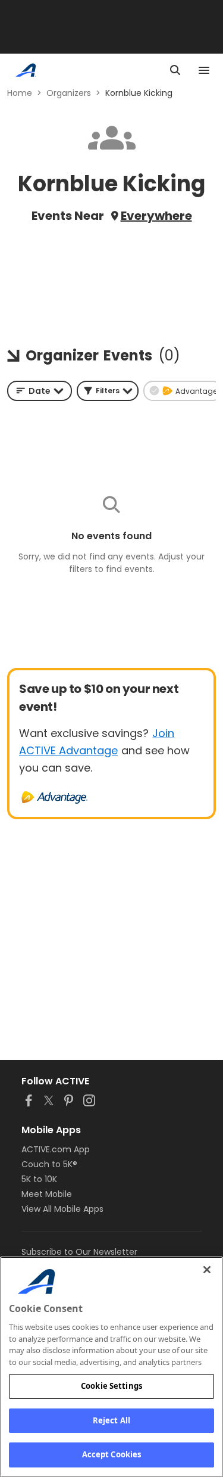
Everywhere (156, 215)
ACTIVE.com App (55, 1149)
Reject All (111, 1420)
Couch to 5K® (49, 1164)
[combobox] (39, 391)
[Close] (207, 1270)
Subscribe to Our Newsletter (79, 1252)
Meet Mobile (46, 1194)
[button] (108, 391)
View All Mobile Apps (62, 1209)
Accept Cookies (112, 1454)
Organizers (68, 93)
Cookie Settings (111, 1385)
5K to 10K (39, 1179)
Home (19, 93)
